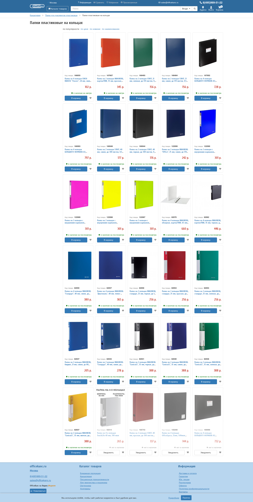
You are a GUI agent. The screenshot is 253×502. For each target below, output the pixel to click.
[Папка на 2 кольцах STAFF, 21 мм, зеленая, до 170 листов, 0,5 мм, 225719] (143, 53)
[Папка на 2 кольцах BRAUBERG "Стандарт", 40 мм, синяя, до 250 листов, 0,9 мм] (110, 336)
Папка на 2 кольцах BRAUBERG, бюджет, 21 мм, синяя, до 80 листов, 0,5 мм (78, 364)
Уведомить (108, 452)
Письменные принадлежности (94, 479)
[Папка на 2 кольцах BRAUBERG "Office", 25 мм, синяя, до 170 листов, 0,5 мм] (175, 124)
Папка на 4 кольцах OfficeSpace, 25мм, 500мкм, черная (174, 435)
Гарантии (183, 476)
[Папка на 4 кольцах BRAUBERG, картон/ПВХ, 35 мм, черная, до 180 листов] (208, 194)
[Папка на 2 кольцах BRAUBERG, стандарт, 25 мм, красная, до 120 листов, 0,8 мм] (175, 265)
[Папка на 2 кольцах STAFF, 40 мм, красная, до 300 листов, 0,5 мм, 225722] (143, 407)
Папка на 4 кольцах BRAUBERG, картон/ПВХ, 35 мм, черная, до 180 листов (207, 223)
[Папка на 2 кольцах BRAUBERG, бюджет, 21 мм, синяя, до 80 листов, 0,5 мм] (78, 336)
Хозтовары (85, 488)
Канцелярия (86, 476)
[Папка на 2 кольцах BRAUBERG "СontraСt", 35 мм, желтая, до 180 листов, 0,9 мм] (78, 407)
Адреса (203, 9)
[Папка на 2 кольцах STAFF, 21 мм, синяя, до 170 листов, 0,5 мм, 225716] (175, 53)
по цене (84, 28)
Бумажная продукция (90, 473)
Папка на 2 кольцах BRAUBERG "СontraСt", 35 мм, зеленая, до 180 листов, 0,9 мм (207, 364)
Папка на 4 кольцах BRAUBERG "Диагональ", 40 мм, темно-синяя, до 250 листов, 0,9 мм (110, 293)
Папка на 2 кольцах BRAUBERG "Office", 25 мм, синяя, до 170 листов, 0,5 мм (175, 152)
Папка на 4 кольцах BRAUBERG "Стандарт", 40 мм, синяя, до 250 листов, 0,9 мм (78, 293)
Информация (85, 2)
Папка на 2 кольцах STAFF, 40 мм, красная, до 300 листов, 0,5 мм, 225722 (142, 435)
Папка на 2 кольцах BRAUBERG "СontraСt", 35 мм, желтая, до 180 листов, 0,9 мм (78, 435)
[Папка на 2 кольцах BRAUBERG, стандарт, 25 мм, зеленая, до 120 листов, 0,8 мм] (208, 265)
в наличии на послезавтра (144, 93)
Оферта (183, 485)
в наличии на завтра (82, 93)
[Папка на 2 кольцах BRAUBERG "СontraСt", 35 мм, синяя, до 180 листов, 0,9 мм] (175, 336)
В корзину (76, 98)
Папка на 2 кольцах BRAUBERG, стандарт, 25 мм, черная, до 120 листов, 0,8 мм (143, 293)
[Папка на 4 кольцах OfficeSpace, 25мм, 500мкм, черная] (175, 407)
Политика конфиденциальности (194, 488)
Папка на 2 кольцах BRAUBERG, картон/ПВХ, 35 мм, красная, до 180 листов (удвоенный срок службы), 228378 (110, 82)
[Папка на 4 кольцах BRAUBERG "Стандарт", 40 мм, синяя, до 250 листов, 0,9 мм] (78, 265)
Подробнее (173, 497)
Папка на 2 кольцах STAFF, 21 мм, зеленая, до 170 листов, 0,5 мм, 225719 (143, 81)
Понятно (186, 497)
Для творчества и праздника (93, 482)
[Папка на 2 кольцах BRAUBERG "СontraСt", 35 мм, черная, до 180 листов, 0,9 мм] (143, 336)
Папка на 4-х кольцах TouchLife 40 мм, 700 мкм (108, 434)
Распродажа (185, 482)
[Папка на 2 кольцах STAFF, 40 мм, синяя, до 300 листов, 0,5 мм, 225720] (110, 124)
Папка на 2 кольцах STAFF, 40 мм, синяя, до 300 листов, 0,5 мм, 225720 (109, 152)
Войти (211, 9)
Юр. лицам (184, 479)
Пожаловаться (39, 491)
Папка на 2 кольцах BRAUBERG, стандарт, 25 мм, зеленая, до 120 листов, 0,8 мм (207, 293)
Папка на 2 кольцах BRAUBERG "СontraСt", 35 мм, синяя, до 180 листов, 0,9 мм (175, 364)
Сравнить (99, 2)
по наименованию (110, 28)
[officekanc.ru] (37, 6)
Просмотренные (130, 2)
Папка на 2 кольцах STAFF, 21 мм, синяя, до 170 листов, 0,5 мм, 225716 (174, 81)
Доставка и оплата (188, 473)
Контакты (183, 491)
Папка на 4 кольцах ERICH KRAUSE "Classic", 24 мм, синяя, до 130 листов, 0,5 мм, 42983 (78, 81)
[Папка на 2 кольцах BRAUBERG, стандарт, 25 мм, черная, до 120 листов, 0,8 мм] (143, 265)
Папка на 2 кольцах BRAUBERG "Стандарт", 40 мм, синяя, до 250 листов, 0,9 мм (110, 364)
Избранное (113, 2)
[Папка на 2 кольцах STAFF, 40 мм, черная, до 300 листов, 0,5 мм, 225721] (143, 124)
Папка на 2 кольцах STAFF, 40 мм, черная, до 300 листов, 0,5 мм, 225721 (143, 152)
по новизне (95, 28)
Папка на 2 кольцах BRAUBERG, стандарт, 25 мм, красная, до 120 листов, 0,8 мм (175, 293)
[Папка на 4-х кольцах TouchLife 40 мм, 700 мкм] (110, 407)
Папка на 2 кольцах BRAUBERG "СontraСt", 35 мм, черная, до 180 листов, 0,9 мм (143, 364)
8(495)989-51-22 (212, 2)
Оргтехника (85, 485)
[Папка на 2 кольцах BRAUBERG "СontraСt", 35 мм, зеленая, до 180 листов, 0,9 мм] (208, 336)
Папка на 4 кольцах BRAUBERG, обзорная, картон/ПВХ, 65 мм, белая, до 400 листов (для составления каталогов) (175, 224)
